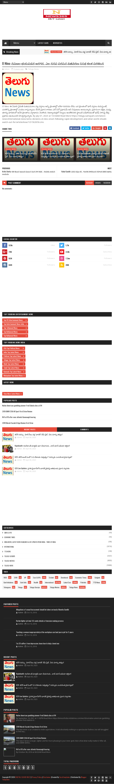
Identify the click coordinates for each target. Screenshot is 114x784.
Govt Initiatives (8, 582)
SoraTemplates (64, 777)
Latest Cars (43, 42)
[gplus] (99, 780)
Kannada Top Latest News (13, 371)
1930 (5, 577)
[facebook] (91, 2)
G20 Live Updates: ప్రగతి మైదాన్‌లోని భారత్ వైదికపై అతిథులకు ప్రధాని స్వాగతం (93, 155)
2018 (15, 577)
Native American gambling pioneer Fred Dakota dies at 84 (22, 405)
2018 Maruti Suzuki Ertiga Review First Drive (17, 423)
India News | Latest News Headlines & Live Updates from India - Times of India (30, 542)
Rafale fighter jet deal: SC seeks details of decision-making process (40, 620)
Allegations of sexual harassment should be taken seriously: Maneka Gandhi (42, 609)
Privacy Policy (37, 777)
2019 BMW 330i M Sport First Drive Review (17, 411)
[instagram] (102, 2)
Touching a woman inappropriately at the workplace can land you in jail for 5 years (45, 632)
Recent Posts (29, 429)
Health (36, 582)
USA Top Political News (13, 348)
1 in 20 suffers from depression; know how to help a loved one (37, 643)
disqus (98, 183)
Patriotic (83, 582)
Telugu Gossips (9, 556)
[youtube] (106, 780)
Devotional (64, 577)
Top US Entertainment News (14, 320)
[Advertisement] (57, 30)
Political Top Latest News (13, 356)
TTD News (7, 551)
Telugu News (47, 52)
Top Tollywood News (14, 327)
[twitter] (95, 2)
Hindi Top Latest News (13, 363)
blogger (89, 183)
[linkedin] (110, 2)
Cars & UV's (8, 533)
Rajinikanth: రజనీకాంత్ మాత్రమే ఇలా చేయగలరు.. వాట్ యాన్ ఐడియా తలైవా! (42, 445)
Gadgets (97, 577)
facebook (106, 183)
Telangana (7, 587)
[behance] (106, 2)
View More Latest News (12, 393)
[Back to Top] (110, 777)
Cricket (51, 577)
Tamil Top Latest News (13, 367)
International (9, 547)
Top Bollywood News (14, 331)
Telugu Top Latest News (13, 360)
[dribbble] (99, 2)
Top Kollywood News (14, 335)
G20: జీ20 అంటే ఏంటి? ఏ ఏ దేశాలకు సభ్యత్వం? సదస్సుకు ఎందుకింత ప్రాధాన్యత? (57, 155)
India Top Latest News (13, 352)
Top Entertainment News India (14, 324)
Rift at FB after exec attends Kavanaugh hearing (19, 417)
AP (25, 577)
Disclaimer (47, 777)
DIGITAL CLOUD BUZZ (22, 777)
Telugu (20, 587)
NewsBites (57, 42)
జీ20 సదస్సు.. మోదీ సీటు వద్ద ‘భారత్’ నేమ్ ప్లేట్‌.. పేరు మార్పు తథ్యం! (79, 51)
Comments (84, 429)
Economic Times (9, 537)
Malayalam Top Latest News (13, 375)
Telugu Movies (9, 561)
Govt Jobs (23, 582)
